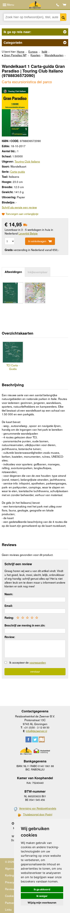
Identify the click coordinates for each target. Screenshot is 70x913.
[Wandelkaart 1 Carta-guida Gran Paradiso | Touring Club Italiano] (15, 111)
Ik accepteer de (27, 662)
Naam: (8, 594)
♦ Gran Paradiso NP (14, 55)
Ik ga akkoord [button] (42, 889)
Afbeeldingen (13, 272)
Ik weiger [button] (42, 895)
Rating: (9, 618)
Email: (8, 606)
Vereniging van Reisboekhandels (37, 808)
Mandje (64, 5)
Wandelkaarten (54, 55)
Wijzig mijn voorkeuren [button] (42, 902)
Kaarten (35, 55)
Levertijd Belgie (28, 233)
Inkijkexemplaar (37, 272)
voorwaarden (37, 662)
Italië (44, 51)
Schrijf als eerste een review (19, 207)
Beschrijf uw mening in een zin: (24, 625)
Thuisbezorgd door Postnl (37, 814)
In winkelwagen (37, 241)
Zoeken (63, 17)
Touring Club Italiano (27, 161)
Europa (33, 51)
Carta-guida (17, 171)
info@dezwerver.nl (36, 731)
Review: (9, 637)
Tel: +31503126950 (57, 5)
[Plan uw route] (42, 739)
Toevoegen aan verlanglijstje (22, 214)
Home (20, 51)
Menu (10, 4)
